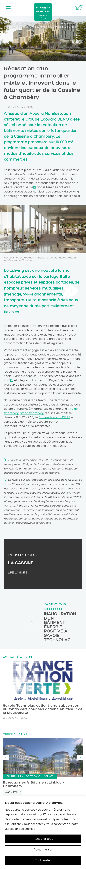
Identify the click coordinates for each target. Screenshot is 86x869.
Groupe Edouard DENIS (47, 119)
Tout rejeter (43, 860)
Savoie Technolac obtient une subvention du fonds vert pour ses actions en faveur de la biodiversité (43, 709)
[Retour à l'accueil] (43, 12)
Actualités (21, 23)
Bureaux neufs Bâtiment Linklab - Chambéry (33, 784)
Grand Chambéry (32, 413)
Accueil (8, 23)
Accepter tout (43, 839)
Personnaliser (43, 849)
